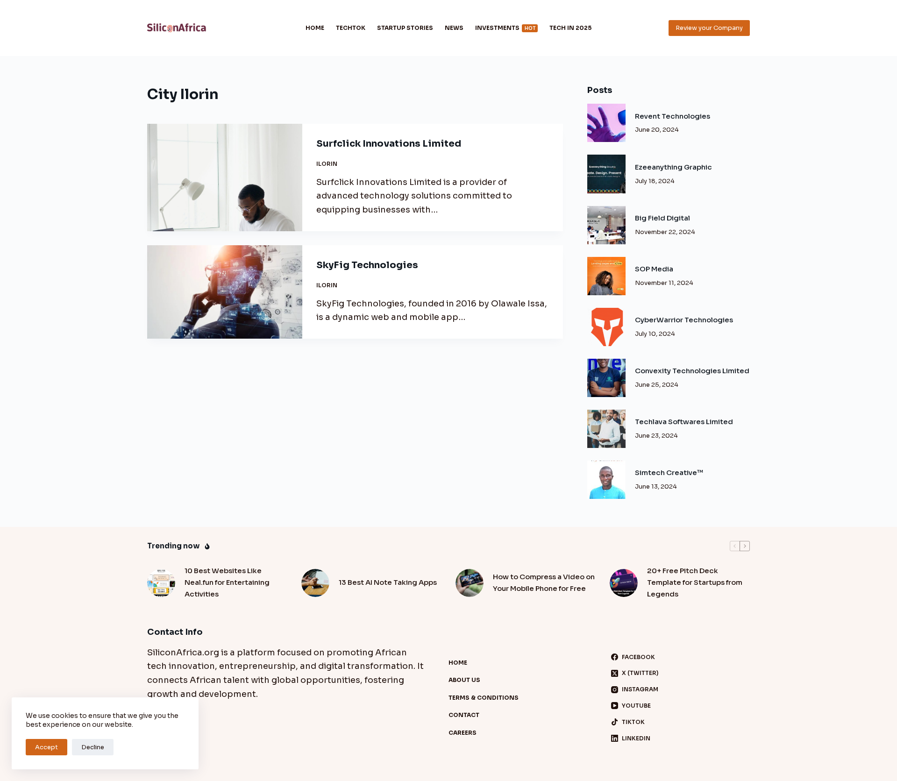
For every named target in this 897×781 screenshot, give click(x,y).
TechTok (350, 27)
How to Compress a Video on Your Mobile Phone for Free (544, 582)
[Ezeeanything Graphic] (606, 174)
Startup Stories (405, 27)
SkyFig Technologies (367, 265)
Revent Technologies (672, 116)
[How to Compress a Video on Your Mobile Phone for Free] (470, 583)
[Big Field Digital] (606, 225)
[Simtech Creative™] (606, 480)
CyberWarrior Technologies (684, 319)
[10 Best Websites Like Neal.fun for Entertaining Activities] (161, 583)
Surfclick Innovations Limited (388, 143)
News (454, 27)
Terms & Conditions (483, 697)
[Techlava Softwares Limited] (606, 429)
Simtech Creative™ (669, 472)
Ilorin (326, 163)
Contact (463, 714)
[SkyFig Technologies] (224, 292)
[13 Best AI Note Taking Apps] (315, 583)
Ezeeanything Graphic (673, 167)
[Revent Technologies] (606, 123)
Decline (92, 747)
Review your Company (709, 28)
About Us (464, 679)
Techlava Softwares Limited (684, 421)
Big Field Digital (662, 217)
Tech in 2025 (570, 27)
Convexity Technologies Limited (692, 370)
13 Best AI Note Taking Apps (388, 582)
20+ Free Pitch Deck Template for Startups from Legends (694, 582)
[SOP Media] (606, 276)
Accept (46, 747)
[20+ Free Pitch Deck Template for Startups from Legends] (624, 583)
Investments (505, 27)
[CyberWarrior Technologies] (606, 327)
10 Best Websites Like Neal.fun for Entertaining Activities (227, 582)
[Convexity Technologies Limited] (606, 378)
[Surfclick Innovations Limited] (224, 177)
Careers (462, 732)
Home (315, 27)
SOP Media (654, 268)
